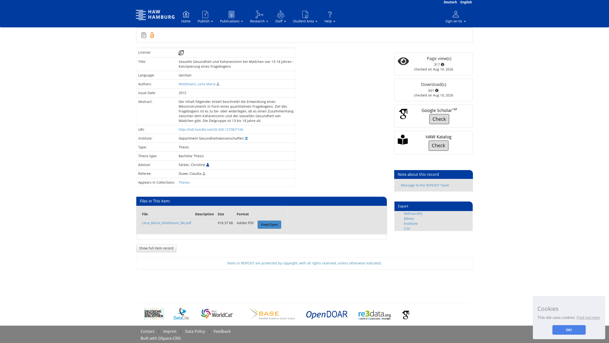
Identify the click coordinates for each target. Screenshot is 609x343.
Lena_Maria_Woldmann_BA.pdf (166, 223)
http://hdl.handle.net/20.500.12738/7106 (211, 129)
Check (439, 119)
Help (328, 21)
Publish (204, 21)
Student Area (304, 21)
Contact (148, 331)
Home (186, 21)
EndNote (411, 223)
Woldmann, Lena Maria (197, 84)
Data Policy (195, 331)
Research (258, 21)
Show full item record (156, 248)
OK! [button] (569, 330)
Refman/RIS (413, 213)
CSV (407, 228)
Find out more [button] (588, 318)
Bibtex (409, 218)
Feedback (222, 331)
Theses (184, 182)
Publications (230, 21)
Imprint (170, 331)
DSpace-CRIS (169, 338)
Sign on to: (454, 21)
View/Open (269, 224)
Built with (149, 338)
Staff (279, 21)
